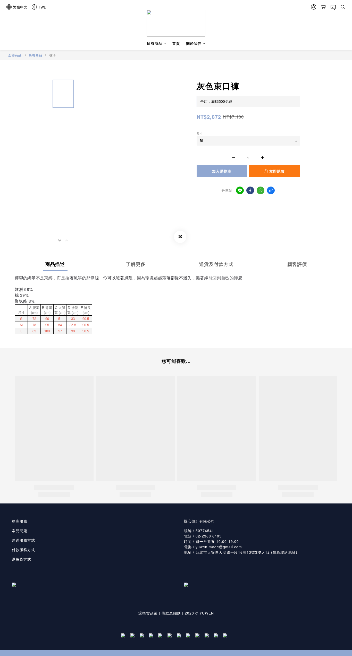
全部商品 (15, 55)
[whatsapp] (260, 190)
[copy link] (271, 190)
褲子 (52, 55)
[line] (240, 190)
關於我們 (194, 43)
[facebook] (250, 190)
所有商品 (154, 43)
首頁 (176, 43)
